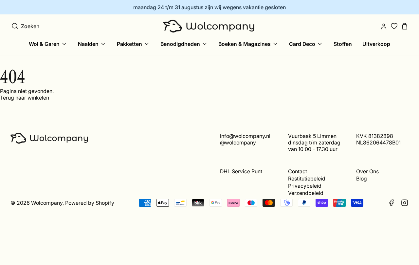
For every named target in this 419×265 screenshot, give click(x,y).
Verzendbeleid (305, 193)
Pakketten (129, 44)
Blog (361, 178)
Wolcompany (47, 202)
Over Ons (367, 171)
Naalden (88, 44)
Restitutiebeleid (306, 178)
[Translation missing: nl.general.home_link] (209, 26)
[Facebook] (391, 203)
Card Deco (302, 44)
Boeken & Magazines (244, 44)
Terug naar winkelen (24, 97)
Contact (297, 171)
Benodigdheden (180, 44)
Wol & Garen (44, 44)
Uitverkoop (376, 44)
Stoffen (343, 44)
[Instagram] (405, 203)
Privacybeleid (304, 185)
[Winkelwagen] (405, 26)
